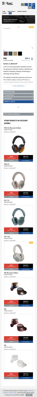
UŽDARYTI (29, 395)
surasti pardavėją (25, 160)
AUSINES (4, 13)
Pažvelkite (11, 160)
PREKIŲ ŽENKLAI (11, 11)
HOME (3, 11)
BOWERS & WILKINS (21, 11)
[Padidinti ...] (32, 47)
